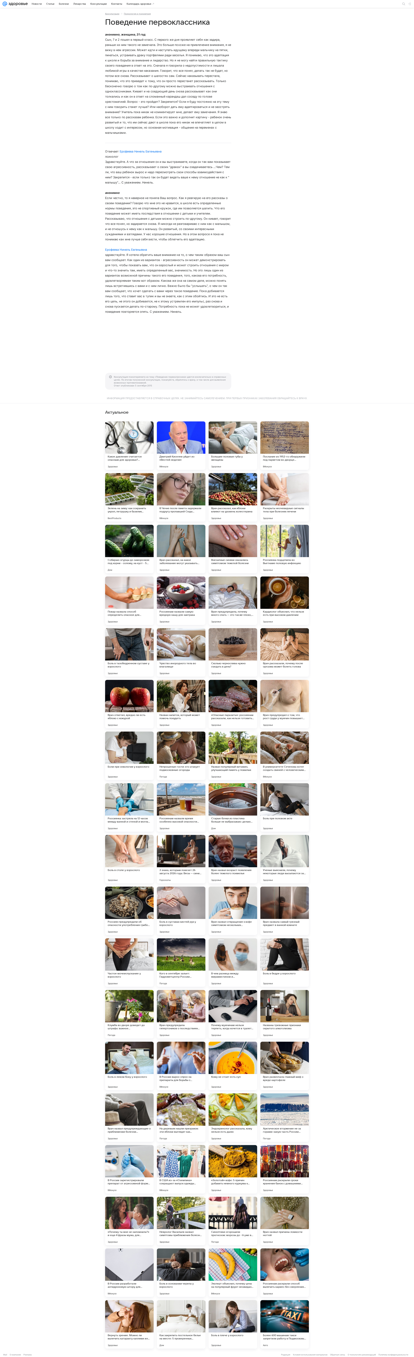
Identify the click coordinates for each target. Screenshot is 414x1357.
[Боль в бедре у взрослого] (284, 962)
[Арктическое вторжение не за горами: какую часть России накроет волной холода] (284, 1117)
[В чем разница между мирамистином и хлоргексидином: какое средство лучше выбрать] (233, 962)
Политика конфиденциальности (393, 1354)
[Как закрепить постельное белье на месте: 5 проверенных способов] (181, 1324)
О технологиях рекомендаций (362, 1354)
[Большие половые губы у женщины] (233, 445)
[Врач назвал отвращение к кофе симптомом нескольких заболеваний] (233, 911)
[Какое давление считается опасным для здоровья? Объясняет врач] (129, 445)
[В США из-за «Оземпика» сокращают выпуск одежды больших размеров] (181, 1169)
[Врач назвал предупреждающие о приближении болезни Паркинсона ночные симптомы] (129, 1117)
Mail (5, 1354)
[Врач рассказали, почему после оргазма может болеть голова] (284, 652)
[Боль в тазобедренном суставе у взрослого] (129, 652)
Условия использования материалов (310, 1354)
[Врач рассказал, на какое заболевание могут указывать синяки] (181, 549)
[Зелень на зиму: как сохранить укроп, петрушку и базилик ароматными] (129, 497)
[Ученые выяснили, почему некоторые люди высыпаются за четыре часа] (284, 859)
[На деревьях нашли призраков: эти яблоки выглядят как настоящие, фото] (181, 1117)
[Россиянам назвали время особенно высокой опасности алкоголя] (181, 807)
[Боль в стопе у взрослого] (129, 859)
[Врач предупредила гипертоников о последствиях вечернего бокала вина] (181, 1014)
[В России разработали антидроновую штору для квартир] (129, 1272)
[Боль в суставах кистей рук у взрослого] (181, 911)
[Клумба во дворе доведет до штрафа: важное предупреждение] (129, 1014)
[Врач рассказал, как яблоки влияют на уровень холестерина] (233, 497)
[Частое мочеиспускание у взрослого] (129, 962)
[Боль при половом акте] (284, 807)
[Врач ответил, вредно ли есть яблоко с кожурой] (129, 704)
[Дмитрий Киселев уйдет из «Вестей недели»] (181, 445)
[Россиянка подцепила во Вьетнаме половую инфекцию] (284, 549)
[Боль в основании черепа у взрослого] (181, 1272)
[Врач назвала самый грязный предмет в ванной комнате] (284, 911)
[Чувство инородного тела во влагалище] (181, 652)
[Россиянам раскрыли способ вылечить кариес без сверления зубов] (284, 1272)
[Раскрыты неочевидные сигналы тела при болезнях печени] (284, 497)
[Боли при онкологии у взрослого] (129, 756)
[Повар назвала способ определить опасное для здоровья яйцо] (129, 600)
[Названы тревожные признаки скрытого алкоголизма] (284, 1014)
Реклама (27, 1354)
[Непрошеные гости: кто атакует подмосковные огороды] (181, 756)
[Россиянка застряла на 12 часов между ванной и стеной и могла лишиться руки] (129, 807)
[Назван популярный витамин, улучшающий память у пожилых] (233, 756)
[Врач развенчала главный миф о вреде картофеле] (284, 1066)
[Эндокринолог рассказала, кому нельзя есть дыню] (233, 1117)
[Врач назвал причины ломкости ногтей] (284, 1221)
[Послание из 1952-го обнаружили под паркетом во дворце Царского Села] (284, 445)
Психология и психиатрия (137, 13)
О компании (15, 1354)
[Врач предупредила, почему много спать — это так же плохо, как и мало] (233, 600)
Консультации (112, 13)
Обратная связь (337, 1354)
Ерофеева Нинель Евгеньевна (141, 151)
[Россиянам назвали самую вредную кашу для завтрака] (181, 600)
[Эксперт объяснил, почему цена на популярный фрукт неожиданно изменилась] (233, 1272)
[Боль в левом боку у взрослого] (129, 1066)
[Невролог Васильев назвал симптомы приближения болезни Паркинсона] (181, 1221)
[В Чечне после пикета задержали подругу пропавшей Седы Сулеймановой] (181, 497)
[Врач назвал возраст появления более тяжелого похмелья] (233, 859)
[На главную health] (17, 4)
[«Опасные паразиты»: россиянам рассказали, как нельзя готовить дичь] (233, 704)
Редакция (285, 1354)
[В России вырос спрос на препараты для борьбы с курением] (181, 1066)
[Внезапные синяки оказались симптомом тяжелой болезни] (233, 549)
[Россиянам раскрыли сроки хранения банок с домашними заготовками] (284, 1169)
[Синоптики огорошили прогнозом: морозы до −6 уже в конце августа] (233, 1221)
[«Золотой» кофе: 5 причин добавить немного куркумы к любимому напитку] (233, 1169)
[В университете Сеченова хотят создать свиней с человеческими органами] (284, 756)
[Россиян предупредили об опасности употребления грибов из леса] (129, 911)
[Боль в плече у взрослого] (233, 1324)
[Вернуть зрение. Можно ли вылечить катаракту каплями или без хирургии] (129, 1324)
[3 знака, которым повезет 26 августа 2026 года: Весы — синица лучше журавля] (181, 859)
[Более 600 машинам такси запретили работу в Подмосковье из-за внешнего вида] (284, 1324)
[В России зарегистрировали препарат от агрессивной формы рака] (129, 1169)
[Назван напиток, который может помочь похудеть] (181, 704)
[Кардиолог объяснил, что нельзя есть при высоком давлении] (284, 600)
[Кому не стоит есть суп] (233, 1066)
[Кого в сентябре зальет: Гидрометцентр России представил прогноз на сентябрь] (181, 962)
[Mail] (5, 4)
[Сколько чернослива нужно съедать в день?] (233, 652)
